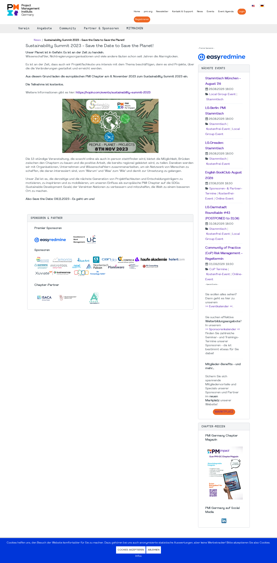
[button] (110, 218)
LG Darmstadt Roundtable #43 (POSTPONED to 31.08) (222, 213)
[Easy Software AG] (222, 56)
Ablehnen (153, 550)
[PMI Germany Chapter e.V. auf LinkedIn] (224, 520)
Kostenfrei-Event (218, 129)
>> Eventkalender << (219, 306)
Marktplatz (224, 412)
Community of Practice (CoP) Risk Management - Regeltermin (224, 253)
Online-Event (225, 198)
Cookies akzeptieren (131, 550)
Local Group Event (222, 94)
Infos (138, 556)
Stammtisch (214, 99)
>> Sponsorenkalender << (222, 329)
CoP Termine (218, 269)
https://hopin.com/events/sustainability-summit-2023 (113, 92)
